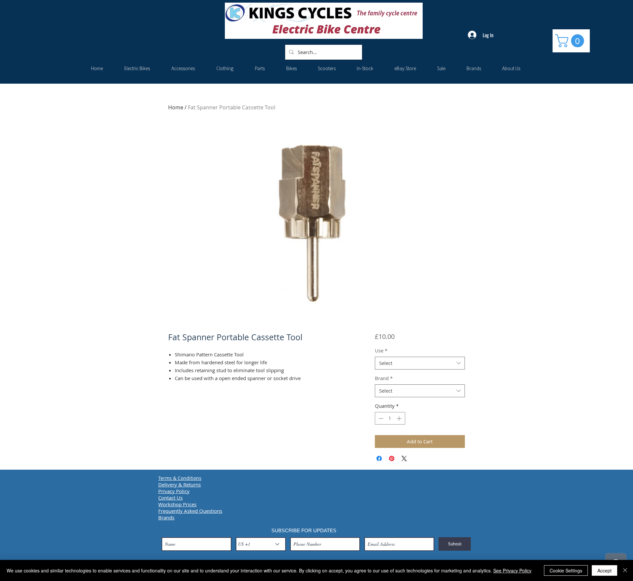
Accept (604, 570)
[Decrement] (380, 418)
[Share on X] (404, 458)
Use (381, 350)
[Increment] (399, 418)
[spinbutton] (389, 418)
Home (175, 107)
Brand (384, 378)
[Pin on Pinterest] (392, 458)
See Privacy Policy (512, 570)
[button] (571, 40)
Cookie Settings (566, 570)
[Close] (625, 570)
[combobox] (420, 363)
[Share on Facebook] (379, 458)
